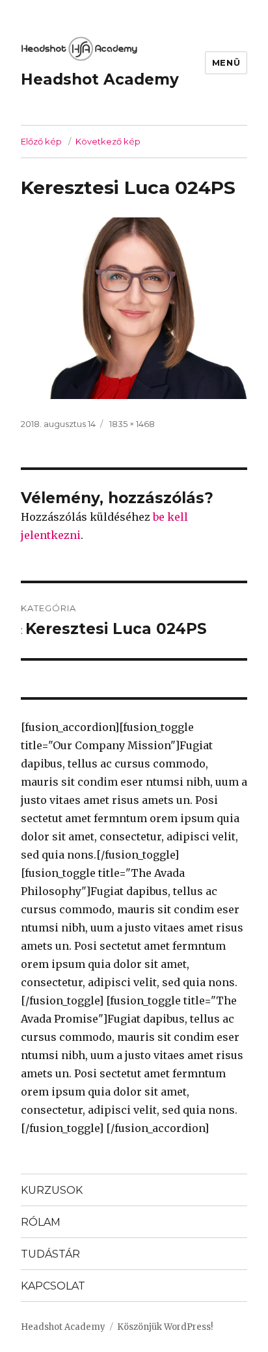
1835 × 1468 (132, 424)
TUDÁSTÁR (50, 1254)
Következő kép (108, 141)
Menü (226, 62)
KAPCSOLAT (53, 1286)
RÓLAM (40, 1222)
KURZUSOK (52, 1190)
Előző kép (41, 141)
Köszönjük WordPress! (165, 1326)
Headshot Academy (100, 79)
